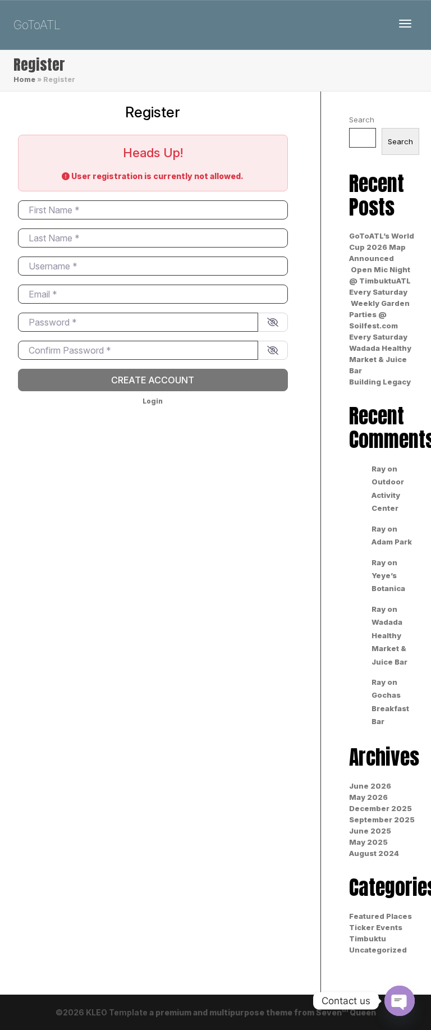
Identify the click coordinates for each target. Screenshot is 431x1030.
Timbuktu (367, 938)
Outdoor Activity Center (388, 494)
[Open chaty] (399, 1001)
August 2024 (374, 853)
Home (24, 79)
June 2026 (370, 785)
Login (153, 401)
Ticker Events (375, 927)
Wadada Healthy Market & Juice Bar (380, 359)
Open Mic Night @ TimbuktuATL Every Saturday (380, 280)
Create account (152, 380)
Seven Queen (346, 1012)
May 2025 (368, 841)
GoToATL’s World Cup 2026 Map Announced (381, 247)
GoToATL (37, 24)
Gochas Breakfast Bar (390, 708)
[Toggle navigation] (405, 23)
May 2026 (368, 797)
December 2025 (380, 808)
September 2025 (382, 819)
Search (361, 119)
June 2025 (370, 830)
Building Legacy (380, 381)
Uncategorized (378, 949)
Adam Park (392, 541)
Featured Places (380, 916)
